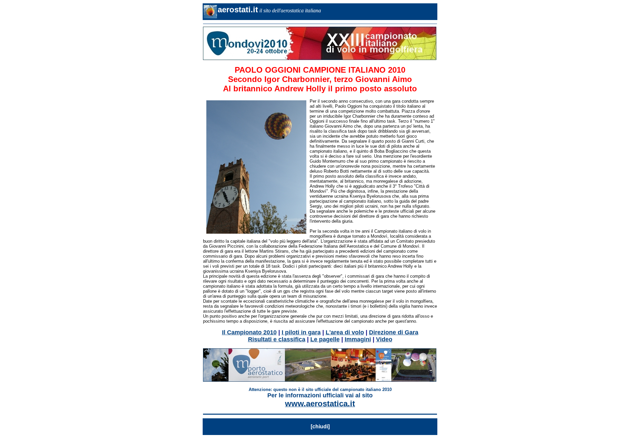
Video (384, 339)
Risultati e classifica (276, 339)
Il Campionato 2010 (249, 332)
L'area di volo (345, 332)
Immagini (358, 339)
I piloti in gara (301, 332)
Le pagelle (325, 339)
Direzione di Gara (393, 332)
